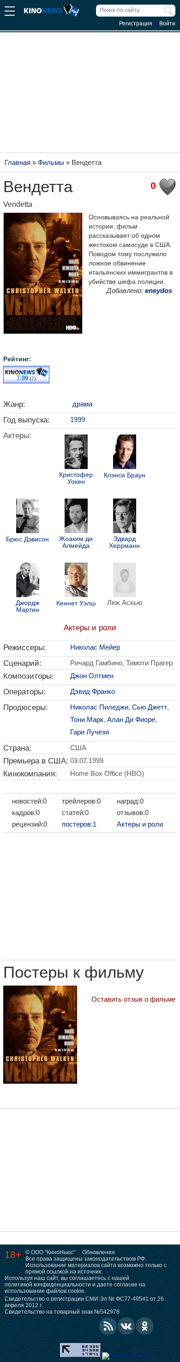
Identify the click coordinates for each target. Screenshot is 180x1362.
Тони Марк (86, 719)
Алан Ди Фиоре (131, 719)
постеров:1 (79, 824)
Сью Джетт (149, 707)
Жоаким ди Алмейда (76, 542)
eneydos (158, 290)
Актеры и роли (90, 627)
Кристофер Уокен (76, 478)
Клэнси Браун (124, 475)
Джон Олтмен (92, 676)
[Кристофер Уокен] (76, 452)
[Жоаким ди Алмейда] (76, 517)
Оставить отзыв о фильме (133, 999)
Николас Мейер (95, 647)
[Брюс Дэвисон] (27, 517)
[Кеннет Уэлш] (76, 581)
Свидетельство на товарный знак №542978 (62, 1312)
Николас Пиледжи (99, 707)
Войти (167, 23)
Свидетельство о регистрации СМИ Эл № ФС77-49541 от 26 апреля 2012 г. (84, 1302)
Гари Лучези (89, 732)
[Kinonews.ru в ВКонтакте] (126, 1326)
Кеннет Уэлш (76, 603)
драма (82, 404)
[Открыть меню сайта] (10, 12)
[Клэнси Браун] (124, 452)
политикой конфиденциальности (48, 1284)
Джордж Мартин (27, 606)
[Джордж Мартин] (27, 581)
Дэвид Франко (92, 691)
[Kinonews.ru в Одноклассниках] (145, 1326)
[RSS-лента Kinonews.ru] (108, 1326)
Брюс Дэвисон (27, 539)
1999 (77, 419)
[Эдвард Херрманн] (124, 517)
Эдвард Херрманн (124, 542)
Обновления (98, 1252)
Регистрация (135, 23)
